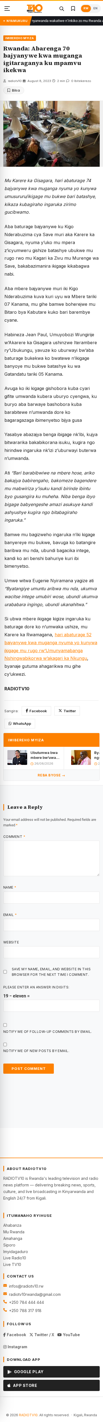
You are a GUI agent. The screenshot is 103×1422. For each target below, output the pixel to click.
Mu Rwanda (13, 1231)
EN (95, 8)
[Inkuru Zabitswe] (73, 8)
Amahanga (12, 1238)
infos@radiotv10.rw (26, 1286)
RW (85, 8)
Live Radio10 (14, 1258)
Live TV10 (12, 1264)
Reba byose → (51, 775)
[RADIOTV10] (34, 8)
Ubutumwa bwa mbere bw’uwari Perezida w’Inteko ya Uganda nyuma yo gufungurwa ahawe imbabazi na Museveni (45, 755)
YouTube (71, 1334)
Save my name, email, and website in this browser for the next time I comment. (51, 971)
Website (11, 942)
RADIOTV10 (28, 1415)
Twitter (69, 711)
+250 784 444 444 (26, 1302)
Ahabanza (12, 1225)
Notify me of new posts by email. (36, 1051)
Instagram (17, 1346)
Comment (14, 837)
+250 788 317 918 (25, 1310)
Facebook (38, 711)
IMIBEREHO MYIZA (19, 38)
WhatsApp (22, 723)
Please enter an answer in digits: (36, 987)
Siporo (9, 1245)
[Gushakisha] (61, 8)
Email (10, 915)
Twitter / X (43, 1334)
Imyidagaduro (15, 1251)
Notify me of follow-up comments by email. (47, 1032)
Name (9, 887)
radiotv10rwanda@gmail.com (35, 1294)
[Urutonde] (7, 8)
